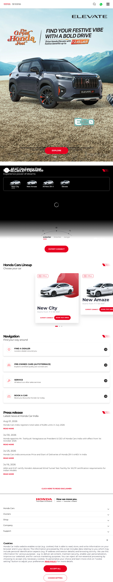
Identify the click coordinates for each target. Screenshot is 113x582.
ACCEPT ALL (55, 569)
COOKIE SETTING (55, 578)
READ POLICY (51, 561)
